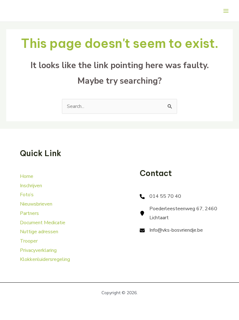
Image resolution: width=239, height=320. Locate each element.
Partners (29, 213)
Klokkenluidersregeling (45, 259)
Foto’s (27, 194)
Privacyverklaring (38, 250)
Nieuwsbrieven (36, 204)
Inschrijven (31, 185)
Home (26, 176)
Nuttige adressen (39, 231)
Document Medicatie (42, 222)
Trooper (29, 241)
